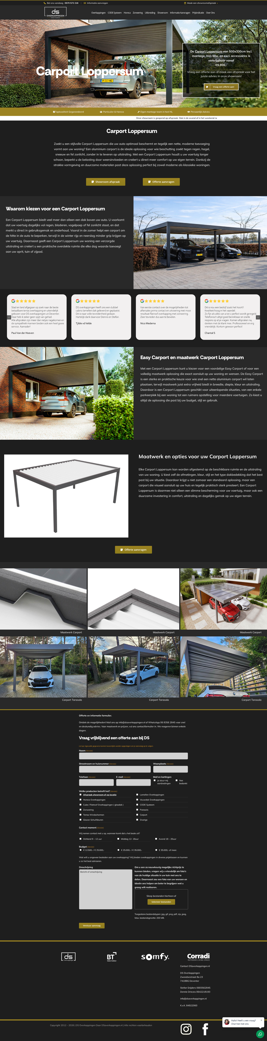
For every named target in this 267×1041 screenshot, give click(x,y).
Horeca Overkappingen (94, 799)
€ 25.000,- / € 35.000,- (131, 850)
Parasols (144, 809)
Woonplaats (163, 763)
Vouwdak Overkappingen (152, 799)
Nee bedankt (183, 782)
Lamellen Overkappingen (152, 794)
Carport (143, 814)
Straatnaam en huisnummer (97, 763)
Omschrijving (86, 867)
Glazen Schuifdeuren (93, 819)
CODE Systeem (147, 804)
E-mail (123, 777)
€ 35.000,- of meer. (168, 850)
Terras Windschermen (93, 814)
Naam (86, 750)
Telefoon (87, 777)
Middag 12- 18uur (130, 839)
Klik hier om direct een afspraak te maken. (185, 118)
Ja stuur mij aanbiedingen (163, 782)
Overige (143, 819)
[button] (9, 317)
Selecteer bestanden (161, 902)
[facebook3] (186, 1024)
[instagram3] (205, 1024)
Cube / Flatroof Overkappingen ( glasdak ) (103, 804)
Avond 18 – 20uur (167, 839)
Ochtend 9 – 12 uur (92, 839)
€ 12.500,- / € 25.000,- (93, 850)
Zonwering (88, 809)
